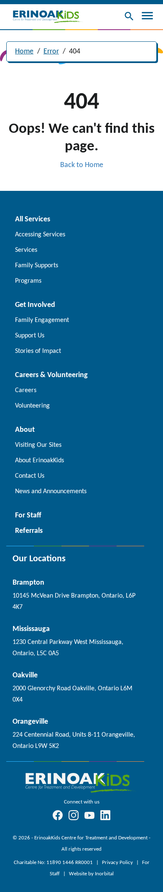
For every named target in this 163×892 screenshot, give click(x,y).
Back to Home (81, 165)
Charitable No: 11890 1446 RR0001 (54, 862)
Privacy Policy (118, 862)
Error (51, 52)
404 (74, 52)
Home (24, 52)
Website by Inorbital (91, 874)
